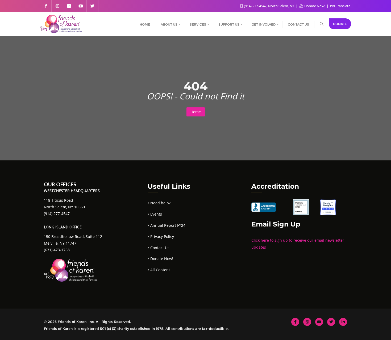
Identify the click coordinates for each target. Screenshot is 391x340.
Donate (340, 24)
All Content (160, 269)
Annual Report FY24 (167, 225)
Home (195, 111)
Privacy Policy (162, 236)
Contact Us (159, 247)
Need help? (160, 202)
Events (156, 214)
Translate (342, 5)
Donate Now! (314, 5)
